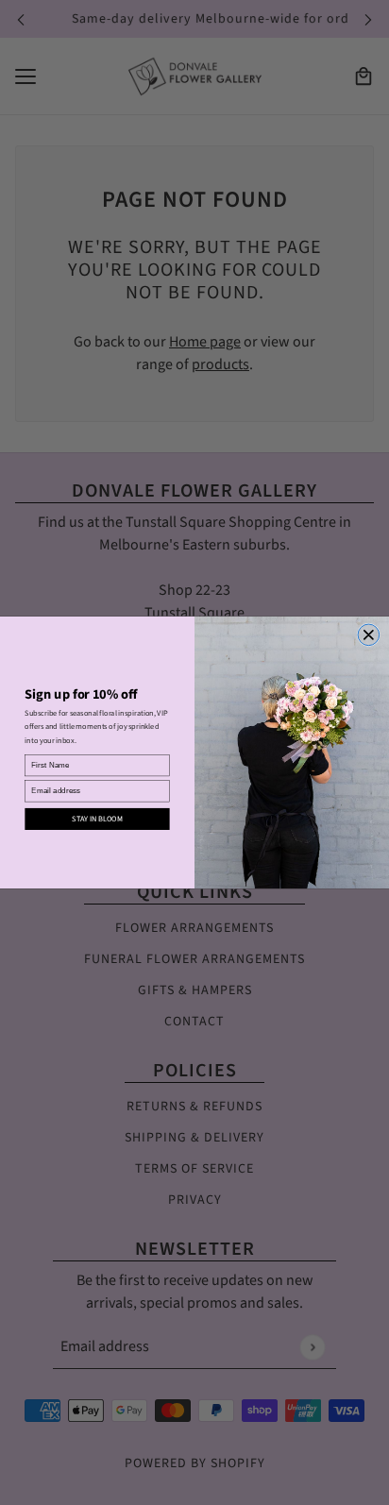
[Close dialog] (369, 635)
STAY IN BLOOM (97, 819)
